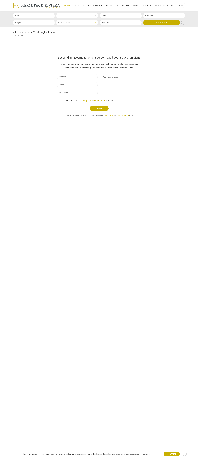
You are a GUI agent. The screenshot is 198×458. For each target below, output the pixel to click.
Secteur (18, 15)
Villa (104, 15)
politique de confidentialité (93, 100)
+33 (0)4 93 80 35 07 (164, 5)
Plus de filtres (64, 22)
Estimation (123, 5)
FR (179, 5)
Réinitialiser (183, 23)
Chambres (149, 15)
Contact (146, 5)
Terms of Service (123, 115)
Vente (67, 5)
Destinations (95, 5)
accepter (171, 454)
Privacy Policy (108, 115)
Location (79, 5)
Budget (18, 22)
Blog (135, 5)
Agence (110, 5)
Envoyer (99, 108)
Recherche (162, 23)
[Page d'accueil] (36, 5)
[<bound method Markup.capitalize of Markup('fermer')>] (185, 454)
